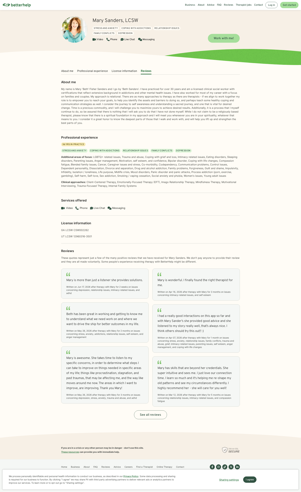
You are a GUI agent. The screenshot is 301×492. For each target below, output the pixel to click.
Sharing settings (229, 479)
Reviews (146, 71)
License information (124, 71)
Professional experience (92, 71)
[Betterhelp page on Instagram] (218, 469)
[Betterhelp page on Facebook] (212, 469)
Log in (271, 5)
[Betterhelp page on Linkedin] (237, 469)
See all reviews (150, 415)
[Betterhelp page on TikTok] (224, 469)
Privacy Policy (130, 476)
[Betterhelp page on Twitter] (230, 469)
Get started (289, 5)
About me (67, 71)
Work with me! (224, 38)
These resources (70, 452)
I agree (250, 479)
